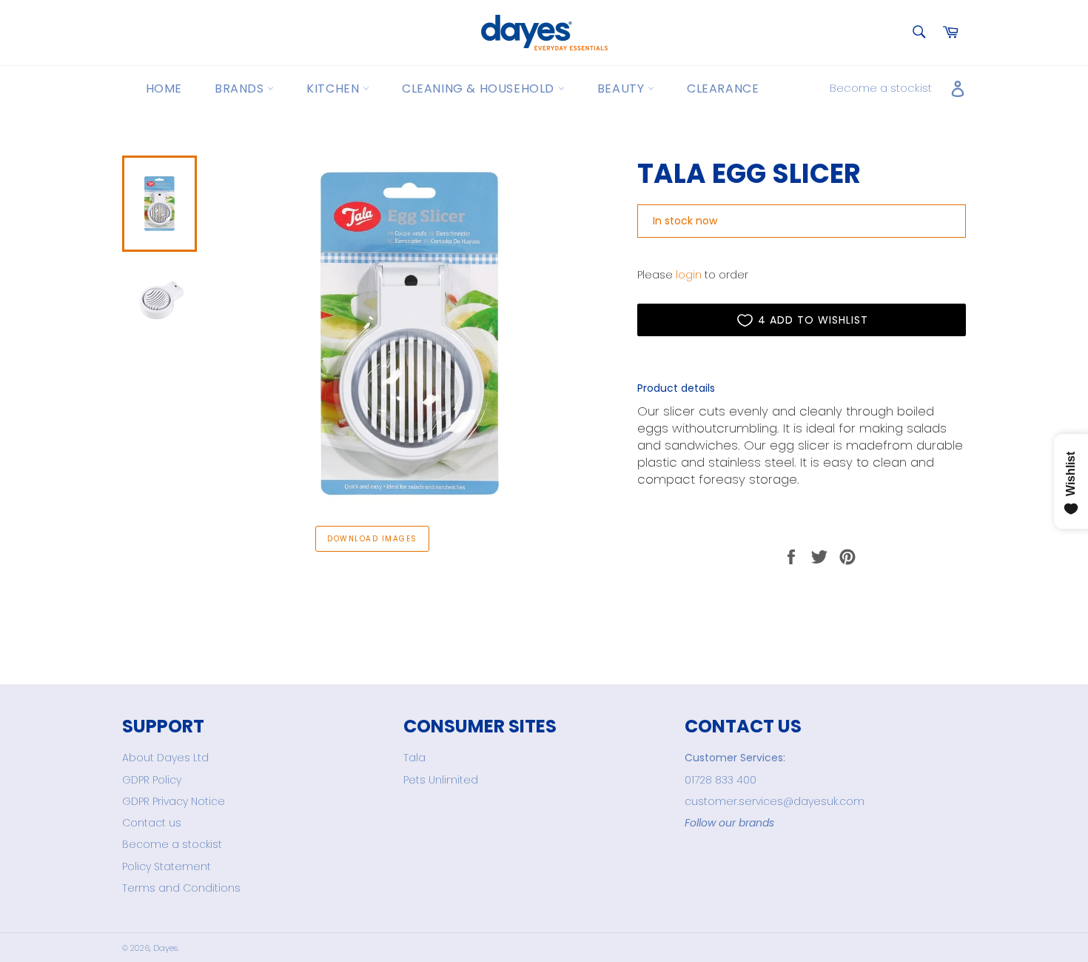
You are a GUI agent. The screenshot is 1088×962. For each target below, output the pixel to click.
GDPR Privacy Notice (173, 801)
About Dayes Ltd (165, 757)
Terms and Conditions (181, 888)
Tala (414, 757)
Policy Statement (166, 866)
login (689, 274)
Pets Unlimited (440, 779)
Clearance (723, 88)
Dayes (165, 948)
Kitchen (334, 88)
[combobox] (918, 33)
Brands (241, 88)
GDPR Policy (151, 779)
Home (164, 88)
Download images (372, 539)
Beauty (622, 88)
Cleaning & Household (480, 88)
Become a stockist (881, 88)
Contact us (151, 822)
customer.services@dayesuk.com (774, 801)
